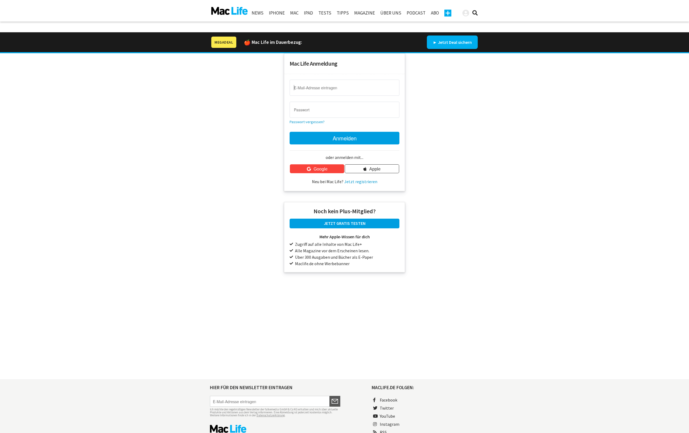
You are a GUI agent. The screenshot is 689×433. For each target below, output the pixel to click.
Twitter (387, 408)
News (257, 13)
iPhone (277, 13)
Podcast (416, 13)
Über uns (390, 13)
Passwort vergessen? (307, 121)
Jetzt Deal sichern (455, 42)
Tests (324, 13)
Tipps (343, 13)
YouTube (387, 416)
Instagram (389, 424)
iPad (308, 13)
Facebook (388, 400)
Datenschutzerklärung (270, 415)
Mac (294, 13)
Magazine (364, 13)
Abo (435, 13)
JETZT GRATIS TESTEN (344, 223)
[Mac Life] (275, 429)
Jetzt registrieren (360, 181)
